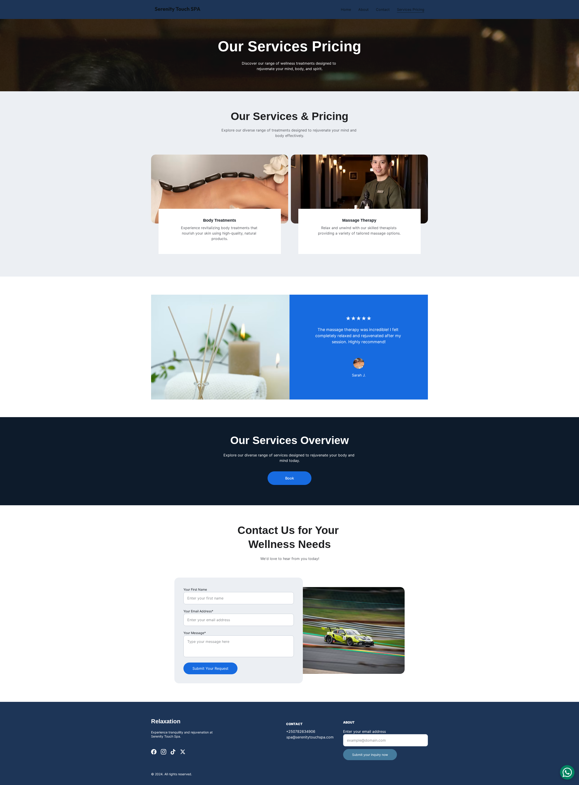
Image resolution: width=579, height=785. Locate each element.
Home (346, 9)
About (363, 9)
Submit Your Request (210, 668)
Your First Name (195, 589)
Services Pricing (410, 9)
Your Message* (194, 633)
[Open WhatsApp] (567, 772)
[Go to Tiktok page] (173, 751)
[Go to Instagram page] (163, 751)
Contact (383, 9)
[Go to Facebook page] (154, 751)
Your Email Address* (198, 611)
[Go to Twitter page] (182, 751)
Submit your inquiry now (370, 755)
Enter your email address (364, 731)
